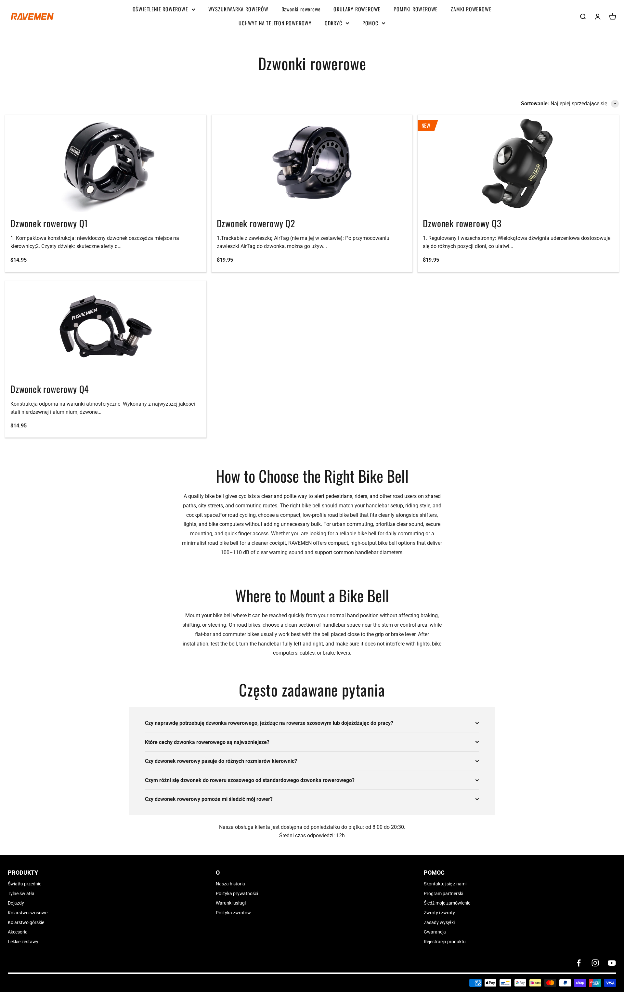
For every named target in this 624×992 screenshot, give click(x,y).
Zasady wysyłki (439, 922)
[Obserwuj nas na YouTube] (611, 963)
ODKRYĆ (333, 23)
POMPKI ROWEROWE (416, 9)
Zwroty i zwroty (439, 912)
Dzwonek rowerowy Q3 (462, 223)
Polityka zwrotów (233, 912)
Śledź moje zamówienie (447, 903)
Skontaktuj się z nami (445, 883)
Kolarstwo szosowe (27, 912)
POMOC (370, 23)
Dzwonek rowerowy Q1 (49, 223)
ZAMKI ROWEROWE (471, 9)
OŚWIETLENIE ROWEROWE (160, 9)
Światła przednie (24, 883)
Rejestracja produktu (445, 941)
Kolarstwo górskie (26, 922)
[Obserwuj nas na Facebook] (578, 963)
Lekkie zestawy (23, 941)
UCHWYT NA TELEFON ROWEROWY (275, 23)
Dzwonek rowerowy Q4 (49, 389)
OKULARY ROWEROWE (357, 9)
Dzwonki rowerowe (301, 9)
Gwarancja (435, 931)
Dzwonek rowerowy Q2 (256, 223)
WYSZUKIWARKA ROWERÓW (238, 9)
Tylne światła (21, 893)
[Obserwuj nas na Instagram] (595, 963)
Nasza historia (230, 883)
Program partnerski (443, 893)
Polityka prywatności (237, 893)
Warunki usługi (231, 903)
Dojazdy (16, 903)
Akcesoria (18, 931)
